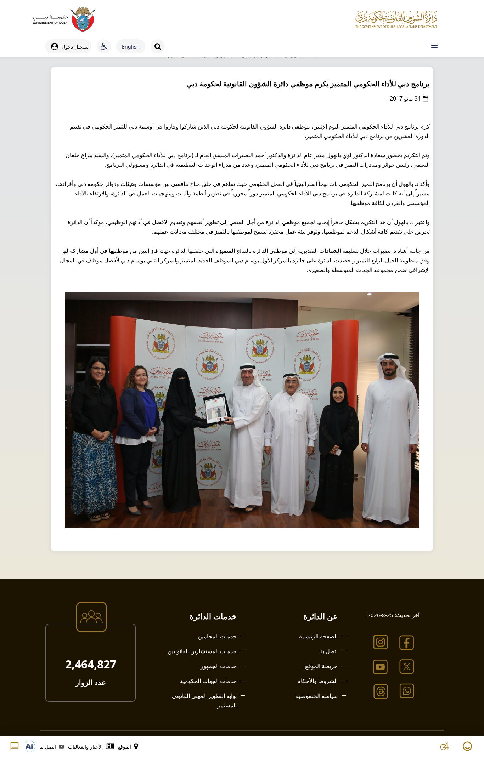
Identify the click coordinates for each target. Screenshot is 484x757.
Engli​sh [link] (131, 46)
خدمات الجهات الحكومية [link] (208, 681)
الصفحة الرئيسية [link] (318, 636)
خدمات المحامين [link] (217, 636)
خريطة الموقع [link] (321, 666)
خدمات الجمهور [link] (219, 666)
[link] (64, 19)
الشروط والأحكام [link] (317, 681)
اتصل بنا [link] (328, 651)
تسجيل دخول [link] (75, 46)
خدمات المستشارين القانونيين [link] (202, 651)
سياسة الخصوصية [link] (317, 696)
